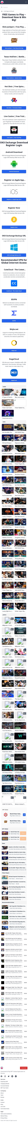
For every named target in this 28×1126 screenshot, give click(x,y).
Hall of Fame (12, 923)
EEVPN (14, 299)
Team (2, 1095)
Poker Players (12, 878)
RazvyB (17, 883)
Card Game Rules (5, 1108)
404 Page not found (9, 11)
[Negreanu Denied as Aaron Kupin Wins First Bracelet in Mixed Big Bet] (5, 853)
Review (2, 1097)
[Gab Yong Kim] (5, 907)
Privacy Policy (4, 1118)
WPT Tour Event (4, 1088)
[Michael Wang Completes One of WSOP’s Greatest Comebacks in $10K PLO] (5, 858)
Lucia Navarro (19, 913)
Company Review (5, 1083)
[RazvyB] (5, 882)
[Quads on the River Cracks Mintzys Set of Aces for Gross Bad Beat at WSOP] (5, 848)
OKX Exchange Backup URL (14, 235)
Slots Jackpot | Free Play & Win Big (14, 27)
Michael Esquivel (19, 878)
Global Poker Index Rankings (15, 889)
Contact (2, 1102)
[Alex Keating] (5, 888)
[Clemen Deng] (5, 898)
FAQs (2, 1104)
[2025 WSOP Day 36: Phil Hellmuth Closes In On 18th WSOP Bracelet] (5, 863)
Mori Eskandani (18, 923)
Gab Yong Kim (25, 908)
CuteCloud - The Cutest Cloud (14, 269)
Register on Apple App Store (14, 180)
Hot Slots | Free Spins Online (14, 86)
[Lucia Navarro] (5, 912)
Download (23, 1068)
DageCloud (14, 359)
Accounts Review (5, 1085)
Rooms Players (13, 913)
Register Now (14, 208)
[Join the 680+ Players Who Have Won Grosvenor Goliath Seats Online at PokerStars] (5, 869)
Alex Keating (24, 889)
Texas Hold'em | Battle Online (14, 56)
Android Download (14, 152)
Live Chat (3, 1106)
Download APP (4, 1081)
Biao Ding (24, 894)
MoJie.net (14, 329)
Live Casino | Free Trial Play (14, 116)
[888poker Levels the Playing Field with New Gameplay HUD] (5, 928)
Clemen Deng (25, 899)
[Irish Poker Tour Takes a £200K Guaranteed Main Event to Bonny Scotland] (5, 917)
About (2, 1093)
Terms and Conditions (6, 1113)
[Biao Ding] (5, 893)
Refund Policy (4, 1116)
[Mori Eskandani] (5, 922)
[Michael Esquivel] (5, 877)
